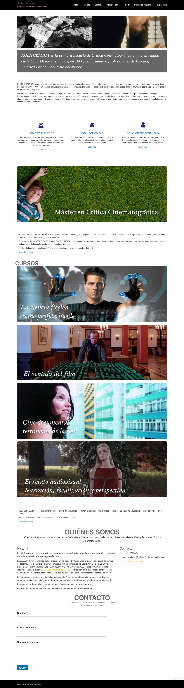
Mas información (26, 252)
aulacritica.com (129, 565)
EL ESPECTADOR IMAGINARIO (55, 569)
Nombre (22, 613)
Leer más (41, 149)
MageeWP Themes (34, 684)
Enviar (22, 667)
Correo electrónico (27, 627)
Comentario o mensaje (28, 642)
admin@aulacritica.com (133, 561)
